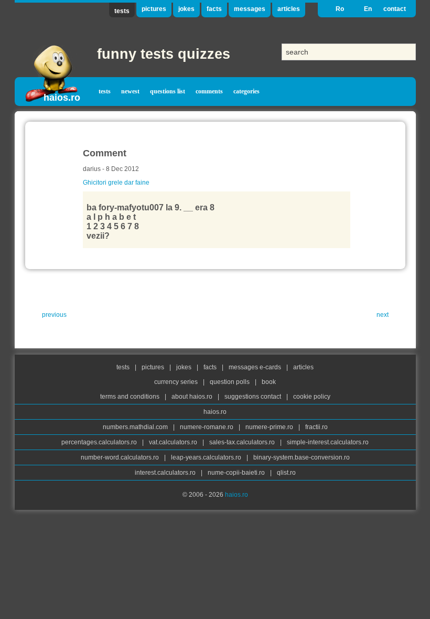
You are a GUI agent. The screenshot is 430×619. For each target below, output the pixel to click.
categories (246, 91)
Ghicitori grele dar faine (116, 182)
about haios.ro (192, 396)
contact (394, 9)
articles (288, 9)
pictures (154, 9)
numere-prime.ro (270, 427)
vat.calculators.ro (174, 442)
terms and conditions (130, 396)
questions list (167, 91)
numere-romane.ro (207, 427)
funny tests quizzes (163, 54)
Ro (340, 9)
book (269, 382)
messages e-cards (256, 367)
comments (209, 91)
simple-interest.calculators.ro (328, 442)
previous (54, 314)
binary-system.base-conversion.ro (301, 457)
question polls (230, 382)
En (368, 9)
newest (130, 91)
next (383, 314)
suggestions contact (252, 396)
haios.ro (62, 97)
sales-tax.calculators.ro (242, 442)
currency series (176, 382)
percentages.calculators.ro (99, 442)
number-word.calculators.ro (120, 457)
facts (214, 9)
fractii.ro (316, 427)
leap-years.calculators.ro (207, 457)
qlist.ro (286, 472)
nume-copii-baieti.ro (237, 472)
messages (249, 9)
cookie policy (311, 396)
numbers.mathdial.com (136, 427)
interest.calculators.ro (166, 472)
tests (122, 11)
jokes (186, 9)
